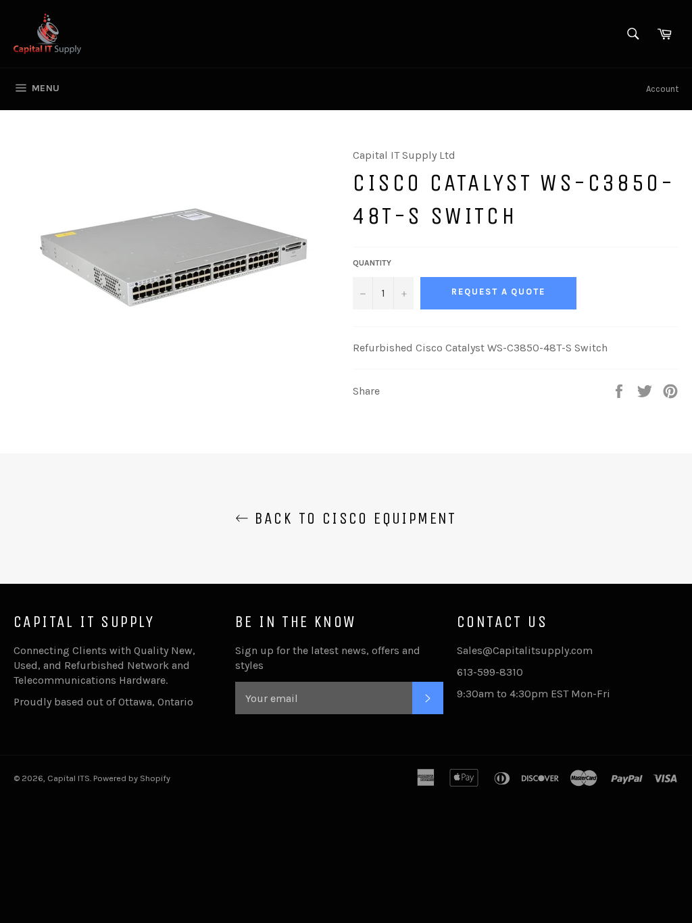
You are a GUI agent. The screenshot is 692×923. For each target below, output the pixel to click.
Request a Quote (498, 291)
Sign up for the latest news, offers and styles (327, 658)
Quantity (372, 263)
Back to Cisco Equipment (353, 518)
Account (662, 89)
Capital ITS (68, 778)
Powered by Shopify (131, 778)
